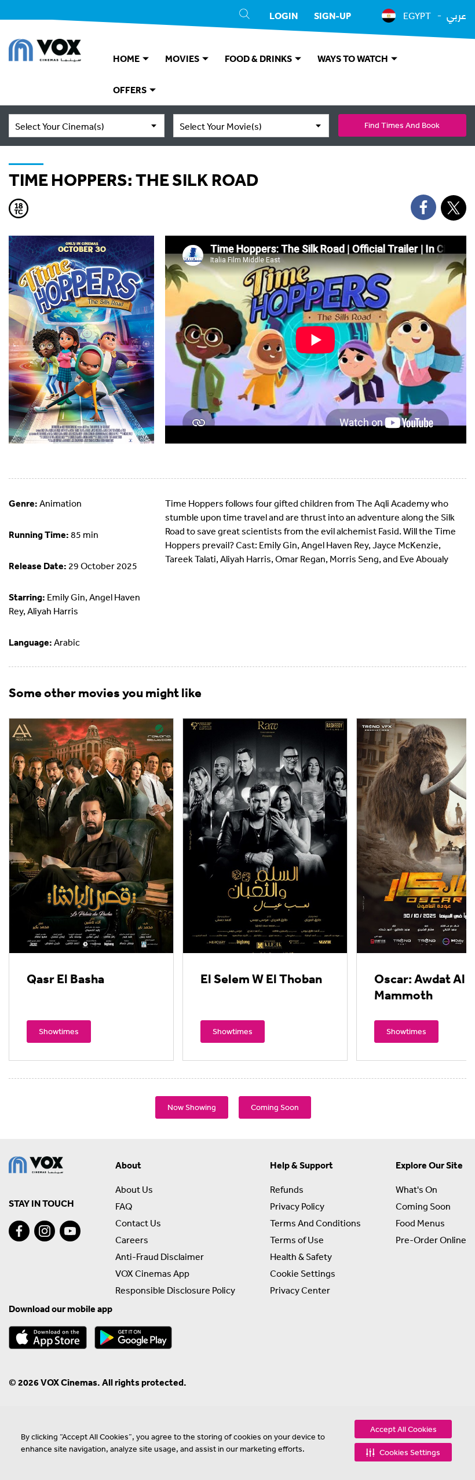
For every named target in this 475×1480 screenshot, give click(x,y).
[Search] (244, 15)
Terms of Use (297, 1239)
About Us (134, 1189)
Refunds (287, 1189)
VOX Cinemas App (152, 1273)
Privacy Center (300, 1290)
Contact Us (138, 1223)
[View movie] (91, 836)
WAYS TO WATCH (353, 58)
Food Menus (420, 1223)
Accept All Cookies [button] (403, 1429)
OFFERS (130, 90)
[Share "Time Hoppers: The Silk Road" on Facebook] (423, 207)
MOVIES (183, 58)
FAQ (123, 1206)
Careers (131, 1239)
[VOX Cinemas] (45, 52)
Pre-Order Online (431, 1239)
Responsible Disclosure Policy (175, 1290)
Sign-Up (332, 15)
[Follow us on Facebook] (19, 1231)
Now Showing (191, 1107)
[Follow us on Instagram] (44, 1231)
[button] (403, 1452)
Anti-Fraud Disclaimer (159, 1256)
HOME (127, 58)
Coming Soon (275, 1107)
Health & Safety (301, 1256)
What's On (416, 1189)
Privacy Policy (297, 1206)
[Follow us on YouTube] (70, 1231)
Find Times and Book (402, 125)
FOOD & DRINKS (259, 58)
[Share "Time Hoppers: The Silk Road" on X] (453, 208)
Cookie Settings (302, 1273)
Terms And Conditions (315, 1223)
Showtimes (59, 1031)
